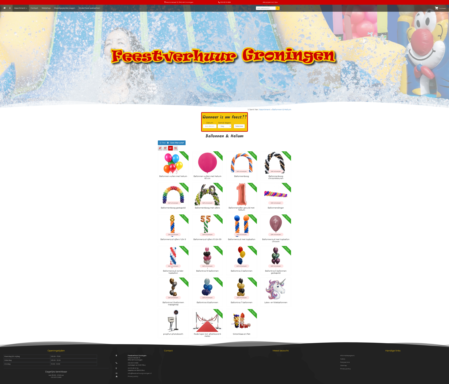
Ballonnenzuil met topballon (241, 239)
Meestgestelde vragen (64, 8)
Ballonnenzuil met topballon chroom (275, 240)
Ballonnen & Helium (281, 109)
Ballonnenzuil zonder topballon (173, 272)
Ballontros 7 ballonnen (241, 302)
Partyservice (345, 362)
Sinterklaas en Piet (241, 334)
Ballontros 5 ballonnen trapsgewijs (173, 303)
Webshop (46, 8)
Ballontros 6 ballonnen (207, 302)
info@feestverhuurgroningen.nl (140, 373)
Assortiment (20, 8)
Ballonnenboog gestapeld (173, 208)
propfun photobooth (173, 334)
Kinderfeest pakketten (89, 8)
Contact (34, 8)
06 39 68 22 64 (133, 368)
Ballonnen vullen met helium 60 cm (207, 177)
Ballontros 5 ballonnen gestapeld (275, 272)
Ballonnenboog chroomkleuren (275, 177)
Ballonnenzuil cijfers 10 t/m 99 (207, 239)
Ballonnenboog (241, 176)
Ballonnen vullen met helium (173, 176)
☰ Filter (172, 143)
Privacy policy (133, 376)
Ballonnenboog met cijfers (207, 208)
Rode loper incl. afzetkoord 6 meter (207, 335)
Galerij (342, 359)
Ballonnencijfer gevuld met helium (242, 209)
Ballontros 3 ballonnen (241, 271)
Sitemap (343, 365)
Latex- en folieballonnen (275, 302)
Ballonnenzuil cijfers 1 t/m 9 (173, 239)
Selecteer (239, 126)
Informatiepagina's (347, 355)
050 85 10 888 (225, 2)
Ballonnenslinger (276, 208)
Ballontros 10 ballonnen (207, 271)
